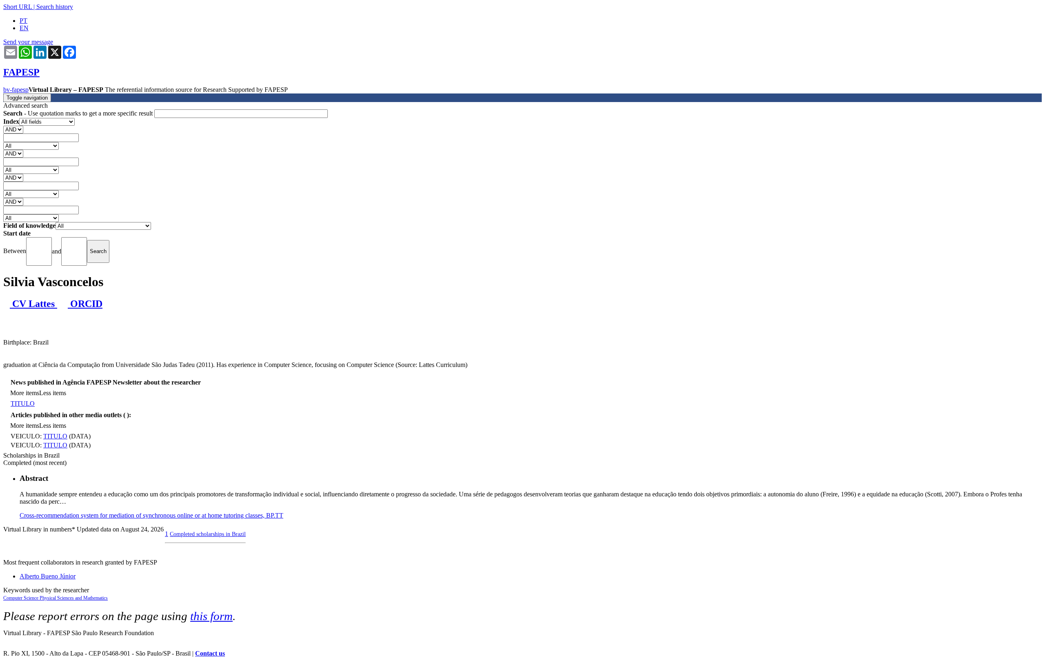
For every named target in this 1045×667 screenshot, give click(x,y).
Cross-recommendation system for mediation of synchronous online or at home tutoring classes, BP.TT (151, 515)
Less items (52, 392)
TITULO (23, 403)
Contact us (210, 653)
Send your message (28, 41)
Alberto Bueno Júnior (48, 576)
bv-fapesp (16, 89)
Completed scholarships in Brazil (208, 534)
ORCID (85, 303)
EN (24, 27)
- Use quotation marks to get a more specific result (78, 113)
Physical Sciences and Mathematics (74, 598)
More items (24, 392)
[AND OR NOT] (13, 129)
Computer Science (21, 598)
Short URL (17, 6)
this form (211, 616)
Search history (54, 6)
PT (23, 20)
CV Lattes (33, 303)
